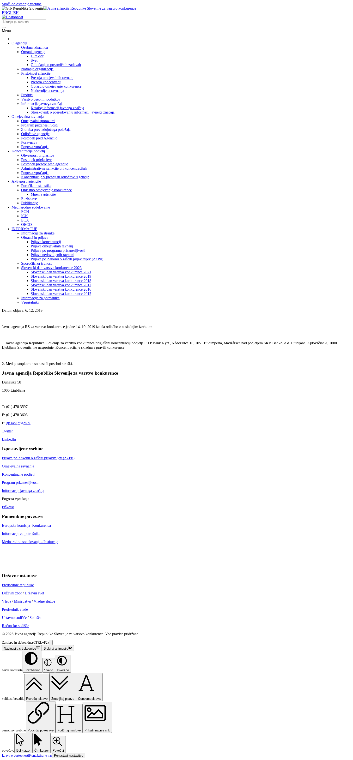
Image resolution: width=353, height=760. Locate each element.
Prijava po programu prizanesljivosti (58, 250)
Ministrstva (22, 601)
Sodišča (35, 618)
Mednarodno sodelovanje (31, 207)
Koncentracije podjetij (28, 151)
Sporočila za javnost (36, 263)
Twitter (7, 431)
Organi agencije (33, 52)
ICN (24, 216)
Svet (34, 60)
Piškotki (8, 507)
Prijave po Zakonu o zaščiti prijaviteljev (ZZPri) (67, 259)
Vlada (6, 601)
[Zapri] (51, 642)
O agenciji (19, 43)
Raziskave (29, 199)
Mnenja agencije (43, 194)
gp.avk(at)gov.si (18, 423)
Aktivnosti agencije (26, 181)
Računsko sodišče (15, 626)
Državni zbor (12, 593)
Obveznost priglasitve (37, 155)
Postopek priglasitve (36, 160)
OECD (26, 224)
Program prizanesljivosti (39, 125)
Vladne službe (44, 601)
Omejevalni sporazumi (38, 121)
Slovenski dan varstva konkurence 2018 (61, 281)
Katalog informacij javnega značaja (57, 108)
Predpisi (27, 95)
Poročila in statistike (36, 186)
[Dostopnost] (12, 17)
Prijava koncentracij (46, 242)
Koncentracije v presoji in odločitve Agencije (55, 177)
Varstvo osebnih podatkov (41, 99)
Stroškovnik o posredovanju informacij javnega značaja (73, 112)
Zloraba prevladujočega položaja (46, 129)
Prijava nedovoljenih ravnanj (52, 255)
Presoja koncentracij (46, 82)
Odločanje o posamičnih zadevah (56, 65)
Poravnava (29, 142)
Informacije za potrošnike (40, 298)
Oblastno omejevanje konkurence (56, 86)
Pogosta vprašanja (35, 147)
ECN (25, 211)
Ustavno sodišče (14, 618)
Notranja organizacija (37, 69)
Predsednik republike (18, 585)
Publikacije (29, 203)
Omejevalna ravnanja (28, 116)
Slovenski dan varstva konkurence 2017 (61, 285)
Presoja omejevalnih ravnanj (52, 78)
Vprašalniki (30, 302)
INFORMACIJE (24, 229)
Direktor (37, 56)
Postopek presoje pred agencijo (44, 164)
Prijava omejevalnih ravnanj (52, 246)
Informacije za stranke (38, 233)
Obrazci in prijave (34, 237)
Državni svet (34, 593)
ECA (25, 220)
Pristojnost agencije (35, 73)
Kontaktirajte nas (40, 755)
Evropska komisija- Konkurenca (26, 525)
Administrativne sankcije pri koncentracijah (54, 168)
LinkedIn (9, 439)
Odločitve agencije (35, 134)
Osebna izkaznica (34, 47)
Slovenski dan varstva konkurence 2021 (61, 272)
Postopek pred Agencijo (39, 138)
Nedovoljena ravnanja (47, 91)
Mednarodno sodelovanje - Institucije (30, 542)
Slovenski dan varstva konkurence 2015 (61, 294)
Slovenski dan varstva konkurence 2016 (61, 289)
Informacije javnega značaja (42, 104)
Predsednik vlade (15, 609)
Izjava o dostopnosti (15, 755)
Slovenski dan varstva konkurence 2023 (51, 268)
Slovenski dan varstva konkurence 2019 (61, 276)
